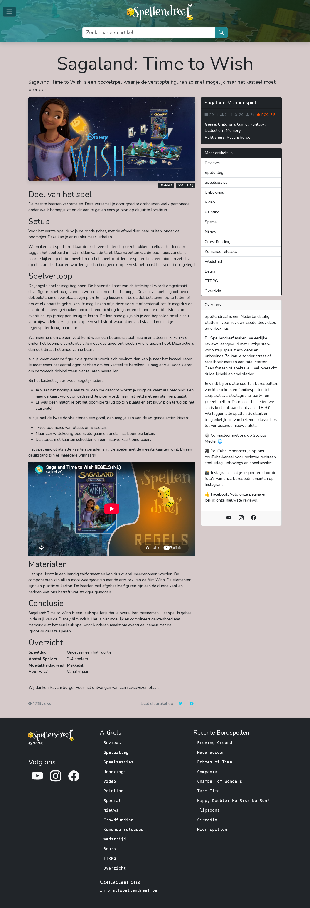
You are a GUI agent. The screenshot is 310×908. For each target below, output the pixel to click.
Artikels (110, 732)
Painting (212, 212)
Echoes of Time (214, 762)
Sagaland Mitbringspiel (230, 102)
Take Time (208, 791)
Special (211, 222)
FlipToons (208, 810)
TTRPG (211, 281)
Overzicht (213, 291)
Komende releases (221, 251)
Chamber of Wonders (219, 781)
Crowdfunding (217, 241)
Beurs (210, 271)
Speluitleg (185, 185)
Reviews (166, 185)
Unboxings (214, 192)
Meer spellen (212, 829)
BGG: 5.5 (268, 114)
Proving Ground (214, 742)
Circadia (207, 820)
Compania (207, 772)
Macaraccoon (211, 752)
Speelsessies (216, 182)
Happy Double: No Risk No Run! (233, 800)
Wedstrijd (213, 261)
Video (210, 202)
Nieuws (211, 231)
